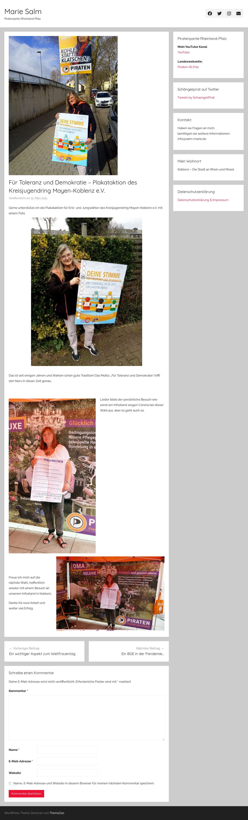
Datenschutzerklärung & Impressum (203, 200)
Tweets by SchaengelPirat (196, 97)
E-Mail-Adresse (21, 761)
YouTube (184, 52)
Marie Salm (23, 11)
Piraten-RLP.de (188, 67)
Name (14, 750)
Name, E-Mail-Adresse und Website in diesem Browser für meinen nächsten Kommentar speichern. (84, 783)
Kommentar (18, 691)
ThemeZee (57, 813)
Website (15, 773)
